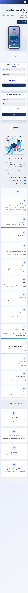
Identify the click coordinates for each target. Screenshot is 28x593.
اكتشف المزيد (22, 22)
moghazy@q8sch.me (21, 537)
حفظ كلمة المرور (13, 80)
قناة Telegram (21, 547)
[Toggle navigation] (2, 2)
